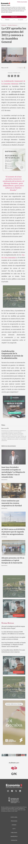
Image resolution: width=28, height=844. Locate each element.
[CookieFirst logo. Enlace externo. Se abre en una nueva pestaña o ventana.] (5, 3)
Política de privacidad (22, 2)
